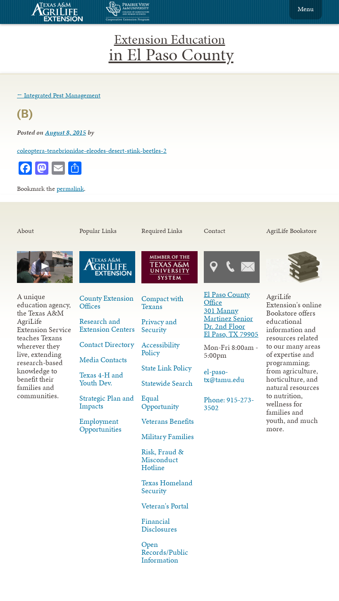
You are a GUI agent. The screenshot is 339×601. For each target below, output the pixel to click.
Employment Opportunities (100, 425)
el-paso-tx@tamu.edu (224, 376)
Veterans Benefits (167, 421)
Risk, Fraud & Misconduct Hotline (162, 460)
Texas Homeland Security (167, 487)
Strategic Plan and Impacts (106, 402)
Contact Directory (106, 344)
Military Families (167, 437)
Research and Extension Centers (107, 325)
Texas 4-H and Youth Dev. (101, 379)
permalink (70, 188)
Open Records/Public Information (164, 552)
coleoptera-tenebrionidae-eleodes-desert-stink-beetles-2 (92, 150)
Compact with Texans (162, 302)
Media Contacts (103, 360)
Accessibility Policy (160, 349)
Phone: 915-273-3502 (229, 404)
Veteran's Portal (165, 506)
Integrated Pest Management (58, 95)
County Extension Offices (106, 302)
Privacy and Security (159, 326)
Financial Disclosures (159, 525)
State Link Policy (166, 368)
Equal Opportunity (160, 402)
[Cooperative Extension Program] (150, 12)
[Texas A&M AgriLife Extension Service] (62, 13)
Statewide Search (167, 383)
